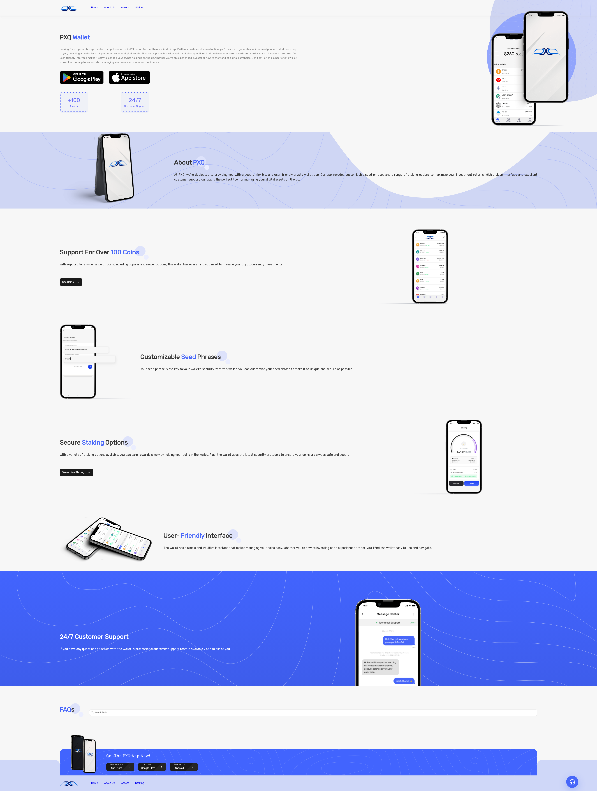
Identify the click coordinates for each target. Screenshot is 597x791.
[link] (82, 77)
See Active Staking (73, 472)
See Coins (68, 282)
